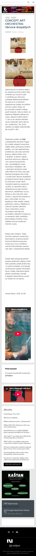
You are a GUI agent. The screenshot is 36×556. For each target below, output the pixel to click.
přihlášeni (9, 376)
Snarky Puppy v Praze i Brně (12, 414)
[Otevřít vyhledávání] (28, 2)
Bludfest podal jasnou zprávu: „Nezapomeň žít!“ (17, 421)
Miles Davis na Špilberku (11, 418)
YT (17, 532)
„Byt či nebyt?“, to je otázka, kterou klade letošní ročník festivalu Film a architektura (17, 437)
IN (9, 532)
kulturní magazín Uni (13, 2)
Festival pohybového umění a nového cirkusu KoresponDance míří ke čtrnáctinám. (16, 453)
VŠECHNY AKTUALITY (13, 464)
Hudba (7, 17)
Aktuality (8, 410)
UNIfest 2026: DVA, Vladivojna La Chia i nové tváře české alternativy (17, 426)
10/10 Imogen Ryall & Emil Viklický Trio (16, 511)
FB (13, 532)
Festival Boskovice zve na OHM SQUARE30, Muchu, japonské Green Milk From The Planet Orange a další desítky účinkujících (16, 431)
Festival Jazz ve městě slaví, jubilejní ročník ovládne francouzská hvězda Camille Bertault (16, 459)
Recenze (13, 17)
